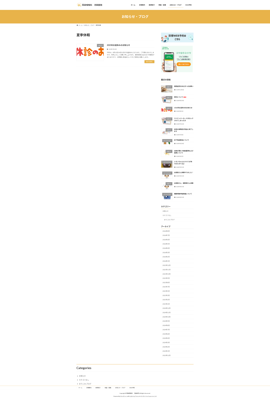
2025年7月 (166, 287)
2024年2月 (166, 347)
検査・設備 (108, 387)
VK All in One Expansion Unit (149, 396)
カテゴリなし (167, 215)
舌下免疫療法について (181, 140)
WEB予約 (132, 387)
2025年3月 (166, 295)
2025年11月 (167, 270)
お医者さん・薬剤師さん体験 (183, 183)
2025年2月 (166, 300)
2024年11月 (167, 312)
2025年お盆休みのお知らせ (118, 45)
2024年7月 (166, 329)
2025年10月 (167, 274)
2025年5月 (166, 291)
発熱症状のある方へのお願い (183, 86)
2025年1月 (166, 304)
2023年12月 (167, 355)
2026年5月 (166, 244)
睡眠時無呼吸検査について (183, 194)
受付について (180, 97)
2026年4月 (166, 248)
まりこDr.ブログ (169, 219)
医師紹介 (98, 387)
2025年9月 (166, 278)
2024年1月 (166, 351)
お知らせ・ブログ (120, 387)
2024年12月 (167, 308)
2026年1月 (166, 261)
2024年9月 (166, 321)
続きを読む (149, 61)
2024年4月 (166, 338)
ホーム (80, 387)
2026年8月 (166, 231)
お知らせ (165, 211)
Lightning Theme (134, 396)
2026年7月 (166, 235)
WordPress (123, 396)
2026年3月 (166, 252)
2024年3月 (166, 342)
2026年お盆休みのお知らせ (183, 107)
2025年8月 (166, 282)
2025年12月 (167, 265)
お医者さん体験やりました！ (183, 172)
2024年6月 (166, 334)
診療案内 (88, 387)
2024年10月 (167, 317)
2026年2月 (166, 257)
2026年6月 (166, 239)
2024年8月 (166, 325)
